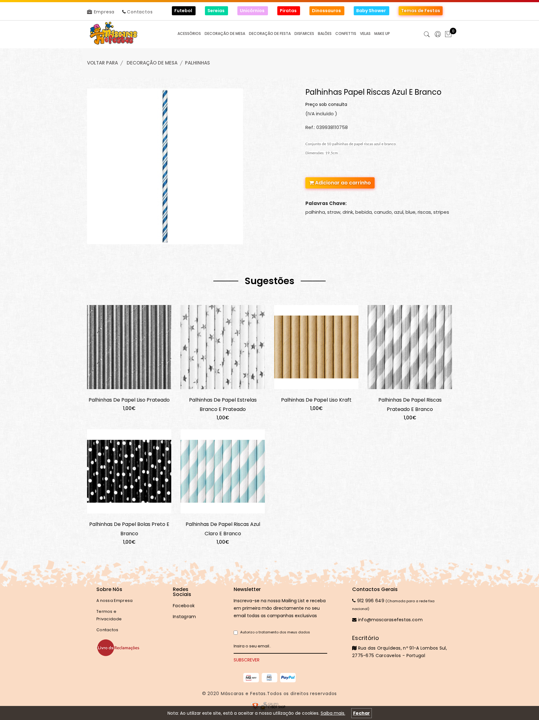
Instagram (184, 616)
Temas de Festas (420, 10)
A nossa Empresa (114, 600)
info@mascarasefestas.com (390, 620)
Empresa (103, 12)
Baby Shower (371, 10)
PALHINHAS (197, 63)
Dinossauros (327, 10)
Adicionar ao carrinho (342, 182)
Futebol (183, 10)
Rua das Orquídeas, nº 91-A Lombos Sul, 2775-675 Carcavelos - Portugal (399, 646)
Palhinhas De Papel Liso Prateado (129, 399)
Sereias (216, 10)
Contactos (140, 12)
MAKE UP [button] (382, 33)
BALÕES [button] (325, 33)
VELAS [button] (365, 33)
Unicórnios (252, 10)
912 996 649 (370, 601)
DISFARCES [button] (304, 33)
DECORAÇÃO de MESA (152, 63)
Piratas (289, 10)
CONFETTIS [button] (345, 33)
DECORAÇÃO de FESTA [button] (270, 33)
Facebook (184, 606)
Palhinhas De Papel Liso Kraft (316, 399)
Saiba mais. (333, 713)
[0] (448, 35)
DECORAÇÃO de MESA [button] (225, 33)
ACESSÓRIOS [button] (189, 33)
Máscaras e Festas (243, 693)
